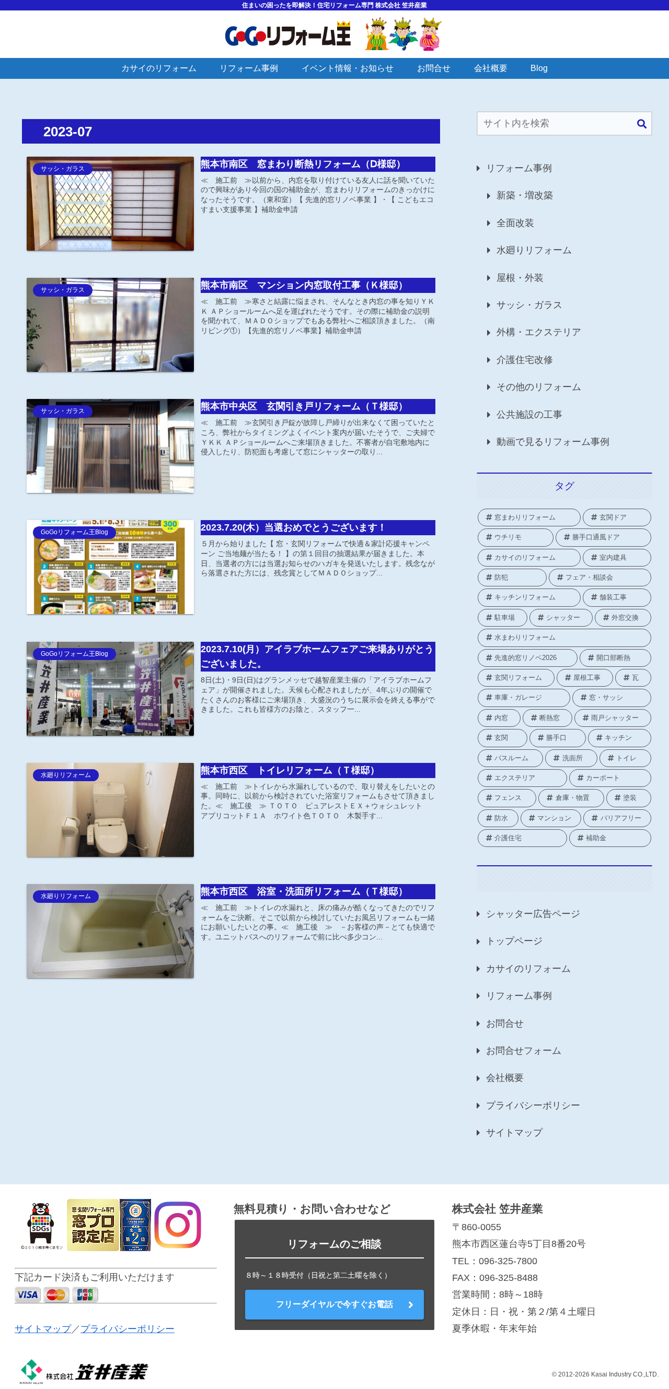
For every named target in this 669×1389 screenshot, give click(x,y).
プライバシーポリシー (533, 1105)
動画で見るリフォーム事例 (553, 442)
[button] (642, 124)
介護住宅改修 (525, 360)
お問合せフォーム (523, 1050)
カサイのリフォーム (528, 968)
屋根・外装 (520, 278)
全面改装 (515, 223)
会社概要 (505, 1078)
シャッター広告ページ (533, 914)
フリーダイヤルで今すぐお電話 (334, 1304)
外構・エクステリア (539, 332)
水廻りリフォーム (534, 250)
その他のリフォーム (539, 387)
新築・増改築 (525, 195)
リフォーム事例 (519, 168)
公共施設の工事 (529, 414)
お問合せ (505, 1023)
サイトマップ (514, 1132)
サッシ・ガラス (529, 305)
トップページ (514, 941)
